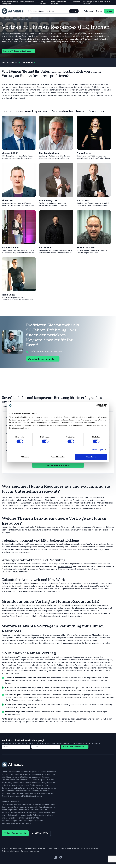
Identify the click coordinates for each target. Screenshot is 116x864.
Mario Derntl (8, 294)
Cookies (24, 851)
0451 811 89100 (41, 833)
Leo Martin (45, 247)
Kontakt (109, 11)
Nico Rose (7, 200)
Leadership (36, 635)
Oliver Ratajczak (48, 200)
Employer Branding (36, 638)
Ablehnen (25, 457)
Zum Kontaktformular (16, 833)
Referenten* (89, 11)
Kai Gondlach (84, 200)
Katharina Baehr (10, 247)
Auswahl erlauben (58, 457)
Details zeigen (97, 450)
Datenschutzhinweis (10, 851)
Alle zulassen (91, 457)
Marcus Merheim (86, 247)
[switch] (45, 441)
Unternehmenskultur (82, 635)
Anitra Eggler (84, 153)
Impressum (34, 851)
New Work (66, 635)
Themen (99, 11)
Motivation (97, 635)
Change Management (52, 635)
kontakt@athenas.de (69, 848)
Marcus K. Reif (10, 153)
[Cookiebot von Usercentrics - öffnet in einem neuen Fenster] (97, 405)
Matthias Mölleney (49, 153)
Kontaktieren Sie (9, 719)
